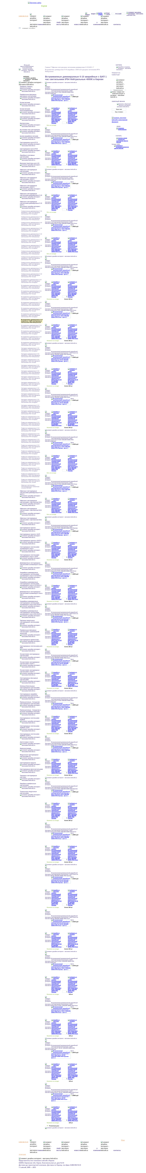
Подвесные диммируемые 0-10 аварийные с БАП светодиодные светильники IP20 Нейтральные (30, 424)
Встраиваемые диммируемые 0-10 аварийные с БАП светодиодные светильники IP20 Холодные (31, 281)
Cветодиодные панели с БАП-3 (30, 540)
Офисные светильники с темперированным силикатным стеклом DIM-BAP (30, 487)
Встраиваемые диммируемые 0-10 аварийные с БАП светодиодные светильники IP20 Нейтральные (31, 287)
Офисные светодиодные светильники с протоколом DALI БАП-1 (31, 510)
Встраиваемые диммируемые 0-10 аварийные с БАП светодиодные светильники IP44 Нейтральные (31, 304)
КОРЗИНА (119, 65)
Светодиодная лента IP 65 (29, 149)
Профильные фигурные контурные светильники (28, 95)
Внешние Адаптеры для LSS (29, 163)
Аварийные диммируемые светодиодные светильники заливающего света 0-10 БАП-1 (30, 574)
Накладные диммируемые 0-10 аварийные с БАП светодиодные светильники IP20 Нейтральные (30, 355)
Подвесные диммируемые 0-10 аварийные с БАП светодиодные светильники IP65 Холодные (30, 469)
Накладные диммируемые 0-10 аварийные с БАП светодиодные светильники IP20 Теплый (30, 361)
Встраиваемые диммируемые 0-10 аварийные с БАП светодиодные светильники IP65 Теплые (31, 344)
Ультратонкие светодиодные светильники (29, 655)
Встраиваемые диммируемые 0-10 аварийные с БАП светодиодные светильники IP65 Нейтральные (31, 338)
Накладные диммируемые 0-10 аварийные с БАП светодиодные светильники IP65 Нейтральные (30, 407)
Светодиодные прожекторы (29, 640)
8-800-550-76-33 (23, 16)
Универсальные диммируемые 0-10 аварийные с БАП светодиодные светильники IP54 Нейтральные (31, 252)
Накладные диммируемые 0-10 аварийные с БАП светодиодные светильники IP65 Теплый (30, 412)
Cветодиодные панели (27, 528)
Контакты (117, 24)
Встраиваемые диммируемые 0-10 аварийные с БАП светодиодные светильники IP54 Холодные (31, 315)
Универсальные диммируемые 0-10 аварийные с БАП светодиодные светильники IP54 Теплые (31, 258)
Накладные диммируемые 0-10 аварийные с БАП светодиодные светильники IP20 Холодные (30, 349)
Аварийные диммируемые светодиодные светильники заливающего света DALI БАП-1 (31, 603)
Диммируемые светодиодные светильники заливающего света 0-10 (31, 564)
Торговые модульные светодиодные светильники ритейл (29, 622)
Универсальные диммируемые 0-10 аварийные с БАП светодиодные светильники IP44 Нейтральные (31, 235)
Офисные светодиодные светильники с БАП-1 (28, 178)
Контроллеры (24, 123)
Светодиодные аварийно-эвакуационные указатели (29, 694)
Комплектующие (25, 748)
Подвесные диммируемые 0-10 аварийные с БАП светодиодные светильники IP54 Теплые (30, 464)
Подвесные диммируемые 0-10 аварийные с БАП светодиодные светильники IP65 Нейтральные (30, 475)
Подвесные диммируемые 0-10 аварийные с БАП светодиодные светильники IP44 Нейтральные (30, 441)
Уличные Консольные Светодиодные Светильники (29, 686)
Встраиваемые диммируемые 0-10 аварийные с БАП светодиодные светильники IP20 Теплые (31, 292)
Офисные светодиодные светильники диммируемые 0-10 (31, 194)
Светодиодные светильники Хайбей (29, 718)
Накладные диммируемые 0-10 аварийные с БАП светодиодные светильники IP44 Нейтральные (30, 372)
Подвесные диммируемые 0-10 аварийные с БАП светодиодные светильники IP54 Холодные (30, 452)
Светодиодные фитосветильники (31, 769)
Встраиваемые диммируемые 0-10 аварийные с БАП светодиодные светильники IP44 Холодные (31, 298)
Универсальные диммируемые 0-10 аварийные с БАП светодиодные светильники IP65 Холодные (31, 264)
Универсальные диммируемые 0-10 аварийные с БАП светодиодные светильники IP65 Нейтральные (31, 270)
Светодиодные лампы (27, 117)
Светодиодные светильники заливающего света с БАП (29, 555)
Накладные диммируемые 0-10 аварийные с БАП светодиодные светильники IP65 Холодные (30, 401)
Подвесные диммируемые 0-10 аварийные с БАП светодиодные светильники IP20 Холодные (30, 418)
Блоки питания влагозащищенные (26, 109)
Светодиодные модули (28, 763)
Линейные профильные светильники (28, 784)
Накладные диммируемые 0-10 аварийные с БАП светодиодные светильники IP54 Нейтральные (30, 389)
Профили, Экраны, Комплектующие (26, 87)
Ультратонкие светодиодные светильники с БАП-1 (29, 662)
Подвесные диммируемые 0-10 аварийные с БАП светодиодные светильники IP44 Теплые (30, 447)
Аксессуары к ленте (27, 742)
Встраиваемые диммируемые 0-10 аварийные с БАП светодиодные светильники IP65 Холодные (31, 332)
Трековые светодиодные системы (28, 776)
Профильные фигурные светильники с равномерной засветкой (29, 631)
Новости (77, 24)
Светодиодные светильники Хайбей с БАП (29, 726)
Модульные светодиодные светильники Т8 (29, 755)
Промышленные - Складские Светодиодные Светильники (30, 702)
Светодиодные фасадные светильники (29, 678)
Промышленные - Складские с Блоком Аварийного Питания (30, 710)
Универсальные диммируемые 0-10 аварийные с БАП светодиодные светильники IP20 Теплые (31, 224)
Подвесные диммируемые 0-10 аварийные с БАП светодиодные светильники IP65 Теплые (30, 481)
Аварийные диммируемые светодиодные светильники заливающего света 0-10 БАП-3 (30, 583)
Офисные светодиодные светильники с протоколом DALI (31, 501)
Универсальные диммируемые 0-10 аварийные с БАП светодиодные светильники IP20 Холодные (31, 212)
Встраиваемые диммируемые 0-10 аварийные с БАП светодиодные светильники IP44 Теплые (31, 310)
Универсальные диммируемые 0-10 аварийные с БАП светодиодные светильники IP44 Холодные (31, 230)
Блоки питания (25, 102)
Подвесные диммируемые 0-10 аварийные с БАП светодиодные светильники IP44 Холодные (30, 435)
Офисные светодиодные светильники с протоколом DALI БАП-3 (31, 519)
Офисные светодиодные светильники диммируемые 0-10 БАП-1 (31, 203)
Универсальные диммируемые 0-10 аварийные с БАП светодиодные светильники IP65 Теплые (31, 275)
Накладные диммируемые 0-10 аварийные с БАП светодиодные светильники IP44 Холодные (30, 367)
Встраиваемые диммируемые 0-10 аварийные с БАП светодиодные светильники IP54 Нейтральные (32, 321)
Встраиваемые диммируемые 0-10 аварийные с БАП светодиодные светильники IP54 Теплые (31, 327)
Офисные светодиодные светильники (28, 170)
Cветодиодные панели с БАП (30, 534)
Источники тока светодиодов (30, 130)
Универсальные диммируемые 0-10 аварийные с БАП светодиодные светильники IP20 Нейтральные (31, 218)
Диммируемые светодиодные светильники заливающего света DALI (31, 593)
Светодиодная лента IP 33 (29, 142)
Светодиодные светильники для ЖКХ (31, 647)
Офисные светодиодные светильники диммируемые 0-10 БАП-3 (31, 492)
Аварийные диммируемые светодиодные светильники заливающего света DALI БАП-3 (31, 612)
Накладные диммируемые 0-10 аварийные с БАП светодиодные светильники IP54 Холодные (30, 384)
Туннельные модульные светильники (28, 792)
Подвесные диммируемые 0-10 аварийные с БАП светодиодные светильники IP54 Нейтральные (30, 458)
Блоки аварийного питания (29, 136)
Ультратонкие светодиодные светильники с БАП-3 (29, 670)
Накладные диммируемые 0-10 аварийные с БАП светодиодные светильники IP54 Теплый (30, 395)
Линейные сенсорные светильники (27, 156)
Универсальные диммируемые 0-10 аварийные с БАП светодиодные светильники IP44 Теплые (31, 241)
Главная (40, 24)
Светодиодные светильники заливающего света (29, 547)
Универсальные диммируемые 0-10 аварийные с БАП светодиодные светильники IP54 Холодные (31, 247)
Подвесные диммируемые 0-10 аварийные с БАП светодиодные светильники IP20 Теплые (30, 429)
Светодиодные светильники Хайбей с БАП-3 (29, 734)
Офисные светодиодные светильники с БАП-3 (28, 186)
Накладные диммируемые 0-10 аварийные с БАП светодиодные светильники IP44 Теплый (30, 378)
